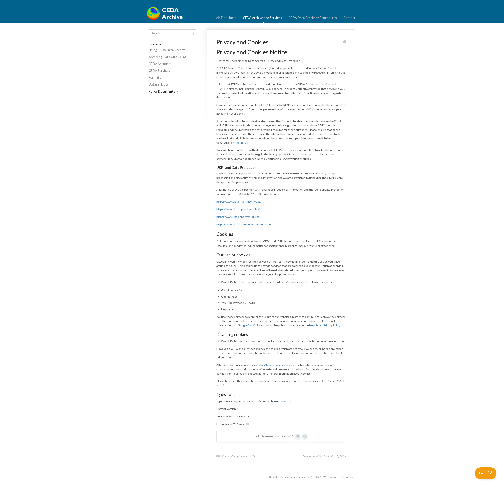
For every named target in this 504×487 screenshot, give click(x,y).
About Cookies (273, 364)
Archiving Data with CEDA (167, 57)
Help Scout (348, 477)
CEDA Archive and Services (262, 18)
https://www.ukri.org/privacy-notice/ (238, 201)
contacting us (239, 142)
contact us (285, 401)
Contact (349, 18)
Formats (155, 78)
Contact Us (248, 456)
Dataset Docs (159, 84)
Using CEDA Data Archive (167, 50)
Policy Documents (162, 91)
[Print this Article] (344, 42)
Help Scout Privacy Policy (324, 325)
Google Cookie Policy (251, 325)
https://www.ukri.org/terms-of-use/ (238, 216)
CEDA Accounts (160, 64)
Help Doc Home (225, 18)
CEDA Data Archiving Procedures (312, 18)
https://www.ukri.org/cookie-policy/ (238, 209)
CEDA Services (159, 71)
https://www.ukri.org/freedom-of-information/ (244, 224)
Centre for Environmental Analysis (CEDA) (295, 477)
